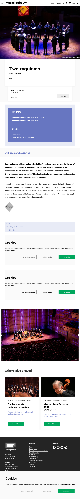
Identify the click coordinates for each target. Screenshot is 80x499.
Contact (52, 3)
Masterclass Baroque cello (56, 405)
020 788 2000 (10, 456)
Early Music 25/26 (16, 227)
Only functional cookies (28, 257)
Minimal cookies (47, 257)
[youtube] (58, 447)
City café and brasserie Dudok (38, 451)
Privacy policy (33, 457)
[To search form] (78, 2)
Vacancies (32, 455)
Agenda (58, 3)
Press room (32, 462)
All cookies (67, 257)
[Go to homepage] (16, 2)
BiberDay (12, 230)
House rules (32, 459)
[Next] (76, 403)
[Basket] (66, 2)
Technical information (36, 460)
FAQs (30, 447)
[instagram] (65, 447)
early (10, 78)
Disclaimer (32, 466)
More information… (10, 250)
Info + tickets (16, 424)
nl (63, 3)
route (6, 470)
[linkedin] (61, 447)
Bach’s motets (16, 404)
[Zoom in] (2, 360)
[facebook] (54, 447)
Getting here (33, 449)
